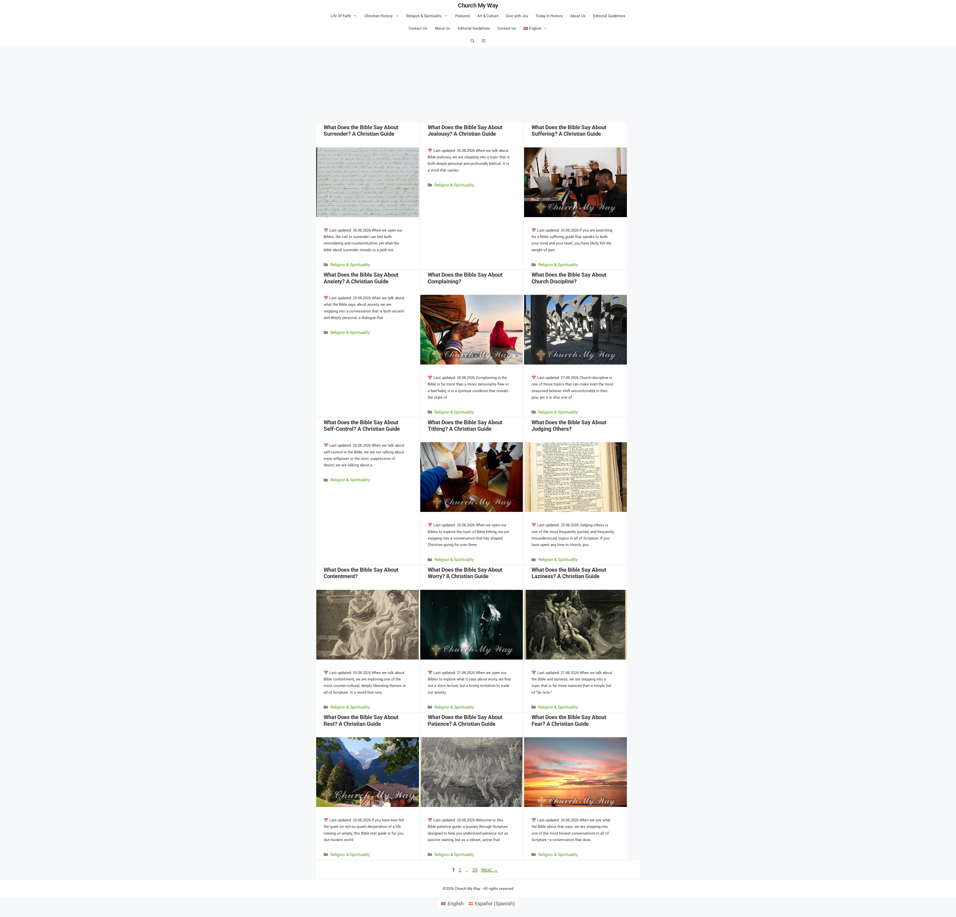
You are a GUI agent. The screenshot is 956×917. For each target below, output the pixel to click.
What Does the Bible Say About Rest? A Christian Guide (361, 720)
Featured (462, 16)
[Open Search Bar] (472, 41)
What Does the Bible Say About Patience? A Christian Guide (465, 720)
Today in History (549, 16)
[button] (483, 41)
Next (489, 870)
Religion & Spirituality (424, 16)
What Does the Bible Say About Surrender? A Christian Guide (361, 130)
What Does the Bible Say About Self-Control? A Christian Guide (362, 425)
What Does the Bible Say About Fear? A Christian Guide (569, 720)
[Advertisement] (478, 84)
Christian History (378, 16)
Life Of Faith (341, 16)
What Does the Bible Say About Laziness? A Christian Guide (569, 573)
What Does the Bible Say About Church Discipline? (569, 278)
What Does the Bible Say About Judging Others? (569, 425)
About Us (578, 16)
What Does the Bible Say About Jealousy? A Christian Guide (465, 130)
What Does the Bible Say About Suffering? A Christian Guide (569, 130)
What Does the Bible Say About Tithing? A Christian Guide (465, 425)
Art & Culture (487, 16)
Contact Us (418, 28)
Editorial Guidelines (609, 16)
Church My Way (478, 5)
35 (475, 870)
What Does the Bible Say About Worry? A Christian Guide (465, 573)
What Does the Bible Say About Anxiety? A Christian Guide (361, 278)
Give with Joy (517, 16)
